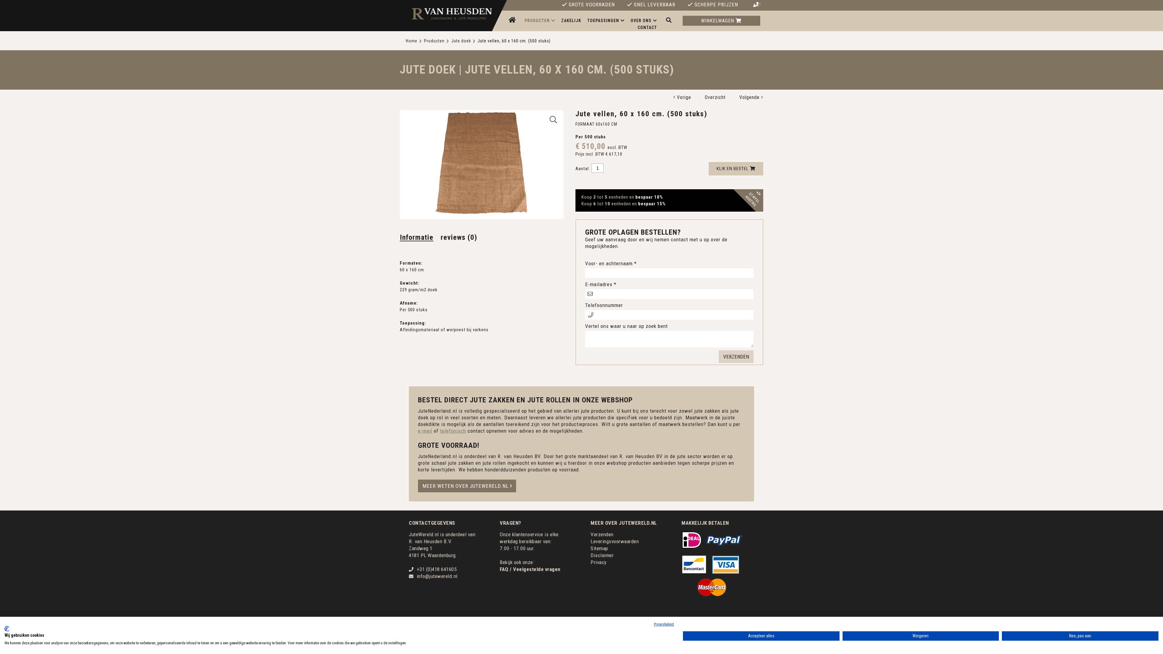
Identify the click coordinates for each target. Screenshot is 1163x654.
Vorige (683, 97)
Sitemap (599, 548)
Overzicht (715, 97)
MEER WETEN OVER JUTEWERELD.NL (465, 486)
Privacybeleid (664, 624)
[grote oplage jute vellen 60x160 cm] (553, 119)
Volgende (750, 97)
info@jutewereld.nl (437, 576)
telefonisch (453, 431)
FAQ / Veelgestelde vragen (530, 569)
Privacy (599, 562)
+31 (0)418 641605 (756, 5)
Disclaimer (602, 555)
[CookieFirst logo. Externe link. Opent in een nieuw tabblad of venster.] (7, 629)
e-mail (425, 431)
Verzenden (602, 534)
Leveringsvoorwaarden (615, 541)
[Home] (513, 20)
